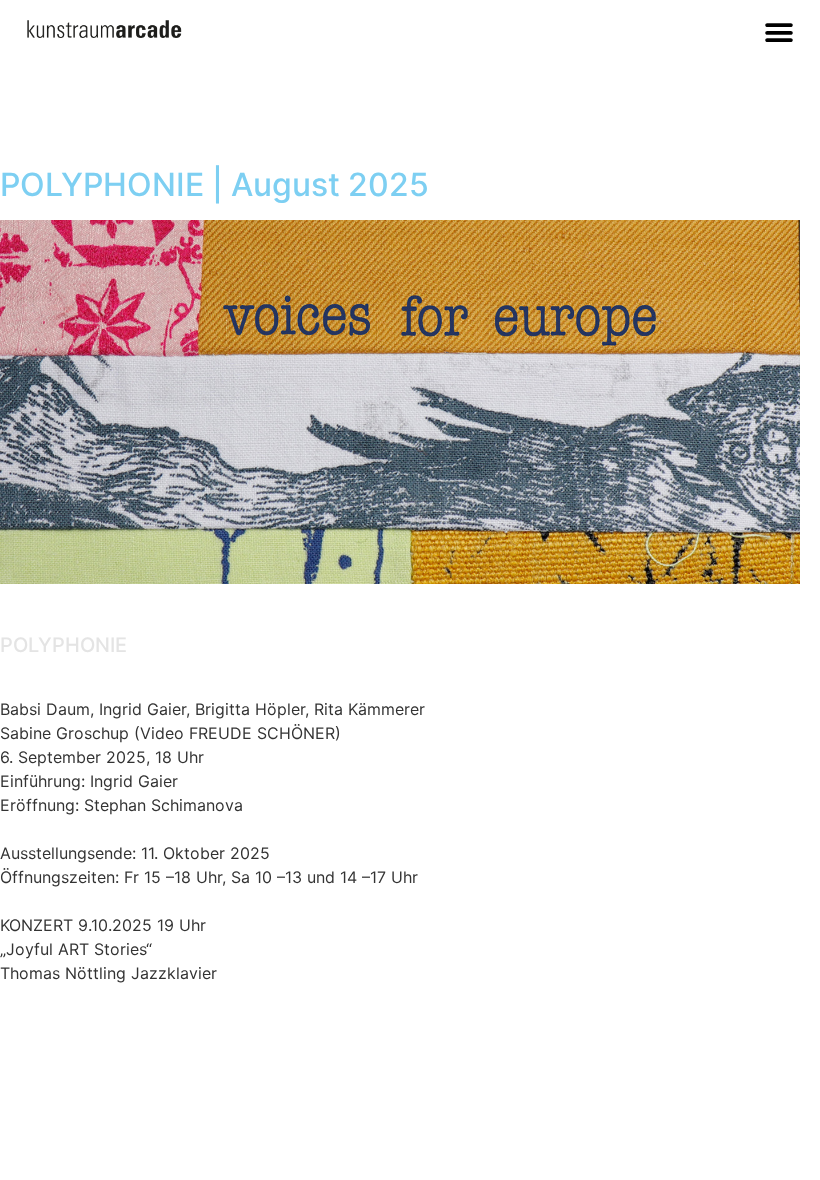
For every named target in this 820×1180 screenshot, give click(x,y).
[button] (779, 32)
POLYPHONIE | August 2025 (214, 184)
